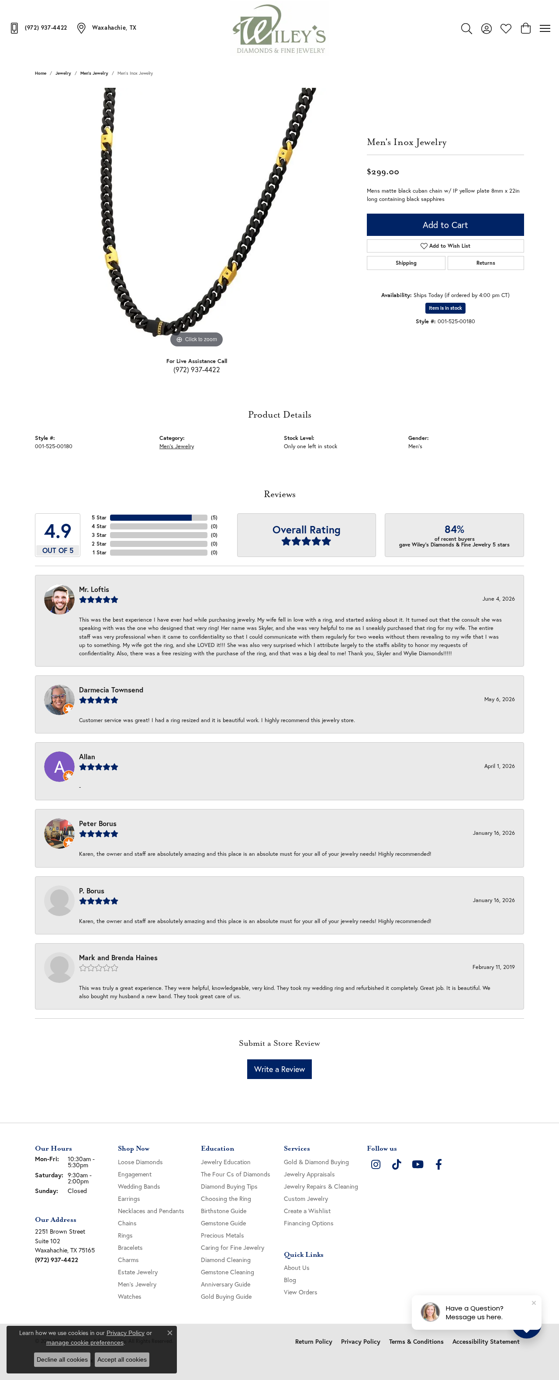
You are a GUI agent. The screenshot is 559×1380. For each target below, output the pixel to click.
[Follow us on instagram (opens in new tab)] (375, 1164)
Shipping (406, 262)
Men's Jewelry (94, 73)
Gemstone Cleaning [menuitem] (227, 1272)
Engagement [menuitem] (135, 1174)
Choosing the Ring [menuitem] (226, 1198)
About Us (297, 1267)
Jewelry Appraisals (309, 1174)
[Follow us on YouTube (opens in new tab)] (417, 1164)
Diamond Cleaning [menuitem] (226, 1259)
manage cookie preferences (85, 1342)
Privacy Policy (360, 1341)
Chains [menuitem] (127, 1223)
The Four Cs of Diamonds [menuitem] (235, 1174)
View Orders (300, 1292)
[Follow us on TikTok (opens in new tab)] (396, 1164)
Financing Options (309, 1223)
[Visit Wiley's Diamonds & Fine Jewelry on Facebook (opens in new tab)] (438, 1164)
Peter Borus (98, 823)
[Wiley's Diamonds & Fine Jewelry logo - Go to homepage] (280, 28)
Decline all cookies (62, 1359)
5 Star (99, 517)
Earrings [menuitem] (129, 1198)
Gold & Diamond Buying (316, 1162)
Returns (485, 262)
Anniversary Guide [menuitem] (225, 1284)
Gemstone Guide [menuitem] (223, 1223)
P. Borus (91, 890)
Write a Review (279, 1069)
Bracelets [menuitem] (130, 1247)
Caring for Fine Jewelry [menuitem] (232, 1247)
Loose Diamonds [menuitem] (140, 1162)
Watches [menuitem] (129, 1296)
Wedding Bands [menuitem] (139, 1186)
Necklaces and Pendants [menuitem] (151, 1211)
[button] (466, 28)
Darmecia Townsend (111, 689)
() (214, 517)
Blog (290, 1280)
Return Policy (313, 1341)
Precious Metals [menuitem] (222, 1235)
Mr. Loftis (94, 589)
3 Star (99, 535)
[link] (38, 28)
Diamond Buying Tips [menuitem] (229, 1186)
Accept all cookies (122, 1359)
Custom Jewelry (306, 1198)
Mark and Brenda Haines (118, 957)
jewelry (63, 73)
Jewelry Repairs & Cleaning (321, 1186)
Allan (87, 756)
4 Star (99, 526)
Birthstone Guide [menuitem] (223, 1211)
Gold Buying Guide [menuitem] (226, 1296)
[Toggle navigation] (545, 28)
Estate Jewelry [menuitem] (138, 1272)
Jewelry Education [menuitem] (226, 1162)
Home (40, 73)
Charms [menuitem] (128, 1259)
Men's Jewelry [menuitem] (137, 1284)
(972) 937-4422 (196, 369)
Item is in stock (445, 308)
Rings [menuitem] (125, 1235)
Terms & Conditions (416, 1341)
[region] (197, 219)
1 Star (100, 552)
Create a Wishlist (307, 1211)
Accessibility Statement (486, 1341)
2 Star (99, 543)
